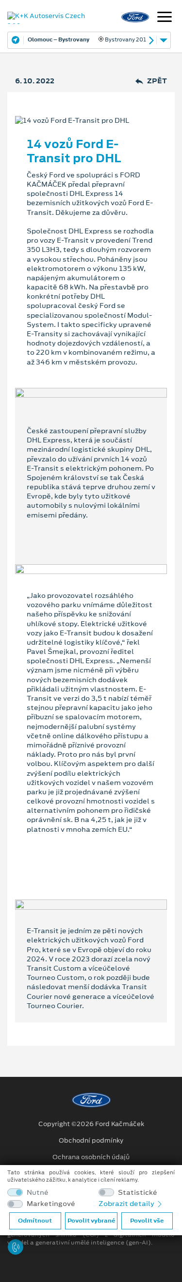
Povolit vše (147, 1221)
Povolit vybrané (91, 1221)
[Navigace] (164, 18)
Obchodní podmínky (91, 1140)
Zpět (157, 81)
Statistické (137, 1192)
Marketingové (51, 1203)
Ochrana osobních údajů (91, 1157)
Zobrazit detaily (127, 1203)
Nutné (38, 1192)
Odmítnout (35, 1221)
